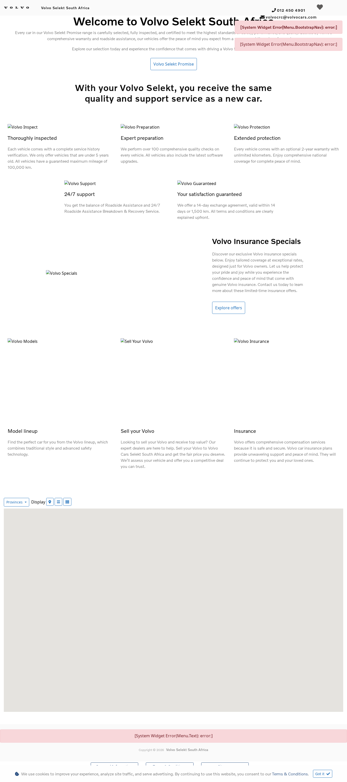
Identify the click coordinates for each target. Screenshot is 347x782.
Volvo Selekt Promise (173, 64)
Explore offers (228, 308)
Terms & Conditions (290, 773)
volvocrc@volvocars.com (291, 17)
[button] (133, 688)
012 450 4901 (291, 10)
